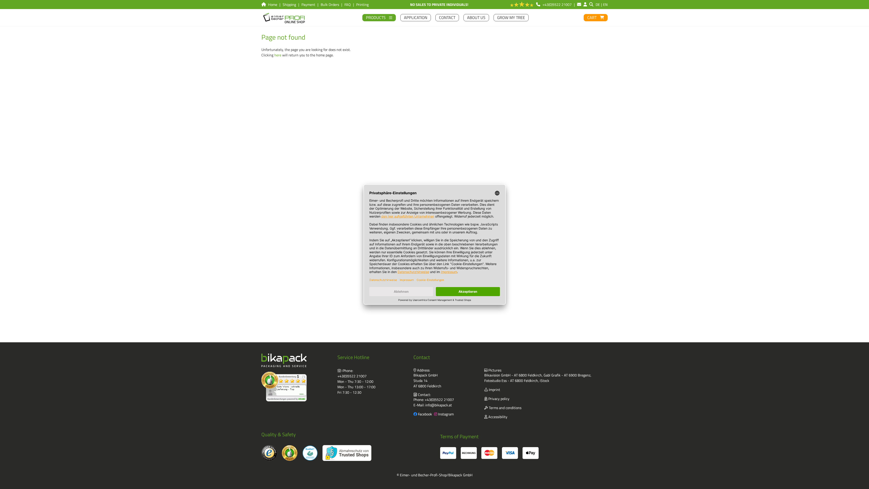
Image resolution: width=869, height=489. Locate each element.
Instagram (445, 414)
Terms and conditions (504, 407)
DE (598, 4)
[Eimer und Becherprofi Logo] (284, 17)
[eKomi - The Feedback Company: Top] (284, 386)
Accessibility (497, 416)
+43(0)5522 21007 (352, 376)
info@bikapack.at (438, 405)
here (277, 55)
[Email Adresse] (579, 4)
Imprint (494, 389)
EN (605, 4)
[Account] (585, 4)
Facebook (424, 414)
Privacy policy (498, 398)
